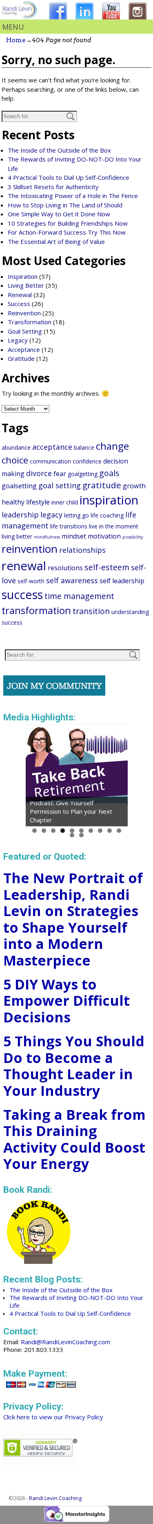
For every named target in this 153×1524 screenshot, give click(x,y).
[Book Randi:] (39, 1261)
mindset (74, 536)
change (112, 446)
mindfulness (47, 537)
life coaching (107, 515)
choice (15, 460)
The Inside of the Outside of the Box (59, 150)
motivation (104, 536)
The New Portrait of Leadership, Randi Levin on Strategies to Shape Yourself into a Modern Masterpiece (73, 919)
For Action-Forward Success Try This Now (67, 232)
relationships (82, 550)
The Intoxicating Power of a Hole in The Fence (73, 196)
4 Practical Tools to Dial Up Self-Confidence (68, 177)
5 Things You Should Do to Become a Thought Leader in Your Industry (73, 1066)
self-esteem (106, 567)
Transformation (29, 322)
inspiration (109, 500)
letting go (76, 515)
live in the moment (113, 526)
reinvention (30, 548)
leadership (20, 514)
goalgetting (83, 474)
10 (119, 830)
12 (81, 835)
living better (17, 536)
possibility (132, 537)
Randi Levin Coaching (55, 1498)
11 (72, 835)
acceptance (52, 447)
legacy (51, 514)
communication (50, 461)
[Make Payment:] (41, 1388)
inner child (64, 502)
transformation (36, 610)
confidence (87, 461)
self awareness (72, 580)
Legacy (18, 340)
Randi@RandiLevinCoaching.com (65, 1342)
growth (134, 485)
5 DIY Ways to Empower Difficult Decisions (66, 1000)
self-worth (31, 581)
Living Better (26, 285)
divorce (39, 473)
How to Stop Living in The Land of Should (65, 205)
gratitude (101, 485)
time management (79, 596)
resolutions (65, 567)
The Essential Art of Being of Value (56, 241)
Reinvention (24, 313)
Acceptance (24, 349)
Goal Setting (25, 331)
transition (91, 611)
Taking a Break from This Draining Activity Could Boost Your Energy (74, 1139)
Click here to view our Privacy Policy (53, 1417)
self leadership (122, 580)
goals (109, 473)
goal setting (59, 485)
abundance (16, 447)
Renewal (20, 295)
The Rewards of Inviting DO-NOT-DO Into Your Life (76, 1301)
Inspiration (23, 276)
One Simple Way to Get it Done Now (59, 214)
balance (84, 447)
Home (16, 40)
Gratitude (21, 358)
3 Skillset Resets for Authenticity (53, 187)
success (22, 594)
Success (19, 304)
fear (59, 473)
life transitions (68, 526)
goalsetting (19, 485)
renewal (24, 566)
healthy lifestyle (26, 502)
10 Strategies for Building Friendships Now (68, 223)
